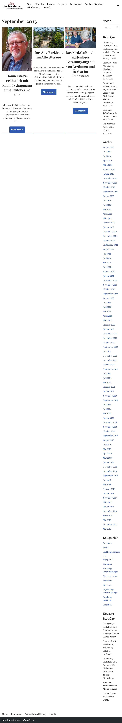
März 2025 (107, 218)
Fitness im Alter (110, 576)
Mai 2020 (107, 413)
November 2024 (110, 236)
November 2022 (110, 338)
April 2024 (107, 267)
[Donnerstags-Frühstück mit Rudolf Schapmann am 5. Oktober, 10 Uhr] (17, 49)
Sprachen (107, 604)
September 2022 (110, 347)
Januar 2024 (108, 276)
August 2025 (108, 196)
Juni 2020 (107, 409)
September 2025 (110, 191)
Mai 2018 (107, 484)
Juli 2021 (107, 373)
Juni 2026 (107, 156)
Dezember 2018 (110, 466)
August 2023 (108, 298)
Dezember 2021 (110, 356)
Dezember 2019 (110, 422)
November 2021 (110, 360)
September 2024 (110, 245)
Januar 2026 (108, 174)
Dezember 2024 (110, 231)
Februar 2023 (109, 324)
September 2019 (110, 435)
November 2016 (110, 511)
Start (29, 4)
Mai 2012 (107, 529)
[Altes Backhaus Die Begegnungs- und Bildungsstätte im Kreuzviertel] (12, 5)
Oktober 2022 (109, 342)
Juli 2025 (107, 200)
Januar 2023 (108, 329)
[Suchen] (118, 6)
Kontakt (47, 7)
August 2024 (108, 249)
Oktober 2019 (109, 431)
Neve (4, 720)
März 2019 (107, 458)
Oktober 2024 (109, 240)
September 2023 (110, 293)
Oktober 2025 (109, 187)
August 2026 (108, 147)
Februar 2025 (109, 222)
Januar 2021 (108, 391)
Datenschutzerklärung (35, 714)
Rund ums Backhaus (94, 4)
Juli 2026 (107, 151)
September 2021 (110, 369)
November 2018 (110, 471)
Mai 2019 (107, 449)
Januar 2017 (108, 506)
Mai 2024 (107, 262)
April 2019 (107, 453)
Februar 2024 (109, 271)
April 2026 (107, 160)
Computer (107, 564)
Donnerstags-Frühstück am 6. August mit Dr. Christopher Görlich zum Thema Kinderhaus (110, 93)
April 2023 (107, 316)
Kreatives (107, 580)
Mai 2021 (107, 382)
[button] (40, 7)
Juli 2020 (107, 404)
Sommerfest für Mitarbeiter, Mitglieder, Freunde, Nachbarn (110, 69)
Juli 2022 (107, 351)
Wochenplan (75, 4)
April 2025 (107, 214)
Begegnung (108, 559)
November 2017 (110, 498)
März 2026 (107, 165)
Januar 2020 (108, 418)
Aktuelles (39, 4)
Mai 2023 (107, 311)
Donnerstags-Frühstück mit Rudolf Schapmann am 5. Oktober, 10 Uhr (17, 85)
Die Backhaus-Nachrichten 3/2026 (109, 126)
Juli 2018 (107, 480)
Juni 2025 (107, 205)
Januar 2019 (108, 462)
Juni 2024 (107, 258)
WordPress (29, 720)
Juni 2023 (107, 307)
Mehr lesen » (16, 130)
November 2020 (110, 395)
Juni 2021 (107, 378)
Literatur (107, 585)
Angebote (62, 4)
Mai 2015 (107, 520)
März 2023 (107, 320)
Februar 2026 (109, 169)
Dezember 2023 (110, 280)
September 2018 (110, 475)
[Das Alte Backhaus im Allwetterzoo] (48, 37)
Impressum (16, 714)
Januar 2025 (108, 227)
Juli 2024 (107, 253)
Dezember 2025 (110, 178)
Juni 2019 (107, 444)
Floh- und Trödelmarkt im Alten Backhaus (110, 113)
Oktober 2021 (109, 364)
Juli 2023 (107, 302)
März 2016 (107, 515)
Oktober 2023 (109, 289)
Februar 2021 (109, 387)
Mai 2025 (107, 209)
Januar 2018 (108, 493)
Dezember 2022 (110, 333)
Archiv (106, 547)
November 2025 (110, 182)
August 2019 (108, 440)
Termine (51, 4)
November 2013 (110, 524)
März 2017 (107, 502)
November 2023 (110, 285)
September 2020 (110, 400)
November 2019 (110, 427)
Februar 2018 (109, 489)
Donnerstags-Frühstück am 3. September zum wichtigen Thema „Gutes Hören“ (111, 49)
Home (5, 714)
